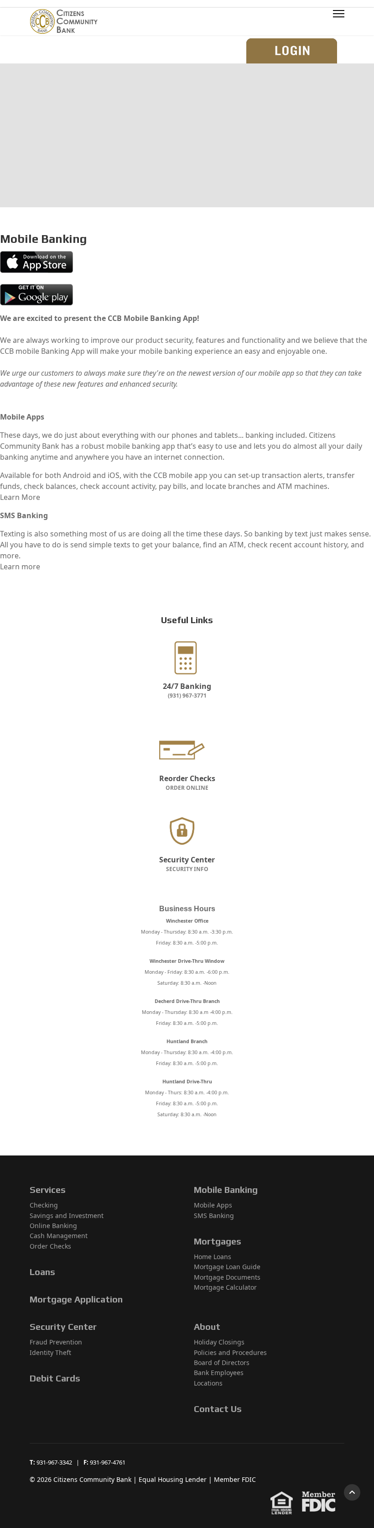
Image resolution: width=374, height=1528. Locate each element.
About (207, 1326)
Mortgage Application (76, 1299)
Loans (42, 1271)
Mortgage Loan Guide (227, 1266)
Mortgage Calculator (225, 1287)
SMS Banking (214, 1215)
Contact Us (218, 1408)
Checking (44, 1205)
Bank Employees (219, 1372)
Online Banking (53, 1225)
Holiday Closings (219, 1342)
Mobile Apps (213, 1205)
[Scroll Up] (352, 1492)
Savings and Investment (67, 1215)
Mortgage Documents (227, 1277)
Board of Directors (221, 1362)
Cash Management (59, 1235)
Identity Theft (50, 1352)
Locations (208, 1383)
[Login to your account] (294, 50)
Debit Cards (55, 1378)
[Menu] (338, 21)
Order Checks (50, 1246)
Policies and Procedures (230, 1352)
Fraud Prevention (56, 1342)
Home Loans (212, 1256)
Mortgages (217, 1241)
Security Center (63, 1326)
